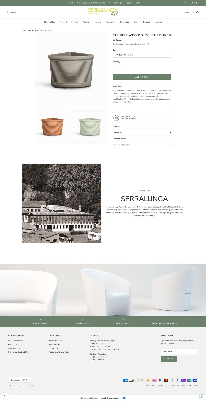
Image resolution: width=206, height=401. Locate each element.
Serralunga (17, 386)
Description (117, 86)
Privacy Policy (54, 344)
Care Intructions (119, 138)
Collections (124, 22)
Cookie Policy (54, 348)
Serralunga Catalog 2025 (18, 352)
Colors (135, 22)
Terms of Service (55, 341)
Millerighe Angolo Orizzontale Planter (40, 30)
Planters (74, 22)
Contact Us (12, 344)
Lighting (98, 22)
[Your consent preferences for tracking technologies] (202, 397)
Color (115, 50)
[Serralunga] (103, 12)
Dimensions (117, 132)
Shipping (127, 44)
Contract (146, 22)
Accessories (110, 22)
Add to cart (142, 77)
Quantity (116, 61)
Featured (63, 22)
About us (158, 22)
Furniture (86, 22)
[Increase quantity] (124, 66)
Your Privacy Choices (110, 398)
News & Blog (49, 22)
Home (24, 30)
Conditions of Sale (15, 341)
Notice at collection (88, 398)
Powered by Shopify (28, 386)
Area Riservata (14, 348)
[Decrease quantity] (115, 66)
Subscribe (168, 359)
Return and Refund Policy (59, 352)
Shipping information (121, 145)
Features (116, 126)
